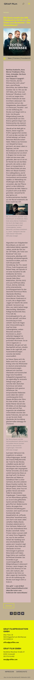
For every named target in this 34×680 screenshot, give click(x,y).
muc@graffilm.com (10, 659)
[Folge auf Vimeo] (22, 613)
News (10, 58)
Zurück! (8, 605)
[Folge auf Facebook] (11, 613)
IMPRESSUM (9, 672)
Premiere (16, 58)
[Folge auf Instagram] (15, 613)
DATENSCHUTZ (21, 672)
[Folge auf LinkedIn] (18, 613)
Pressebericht (26, 58)
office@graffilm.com (11, 642)
